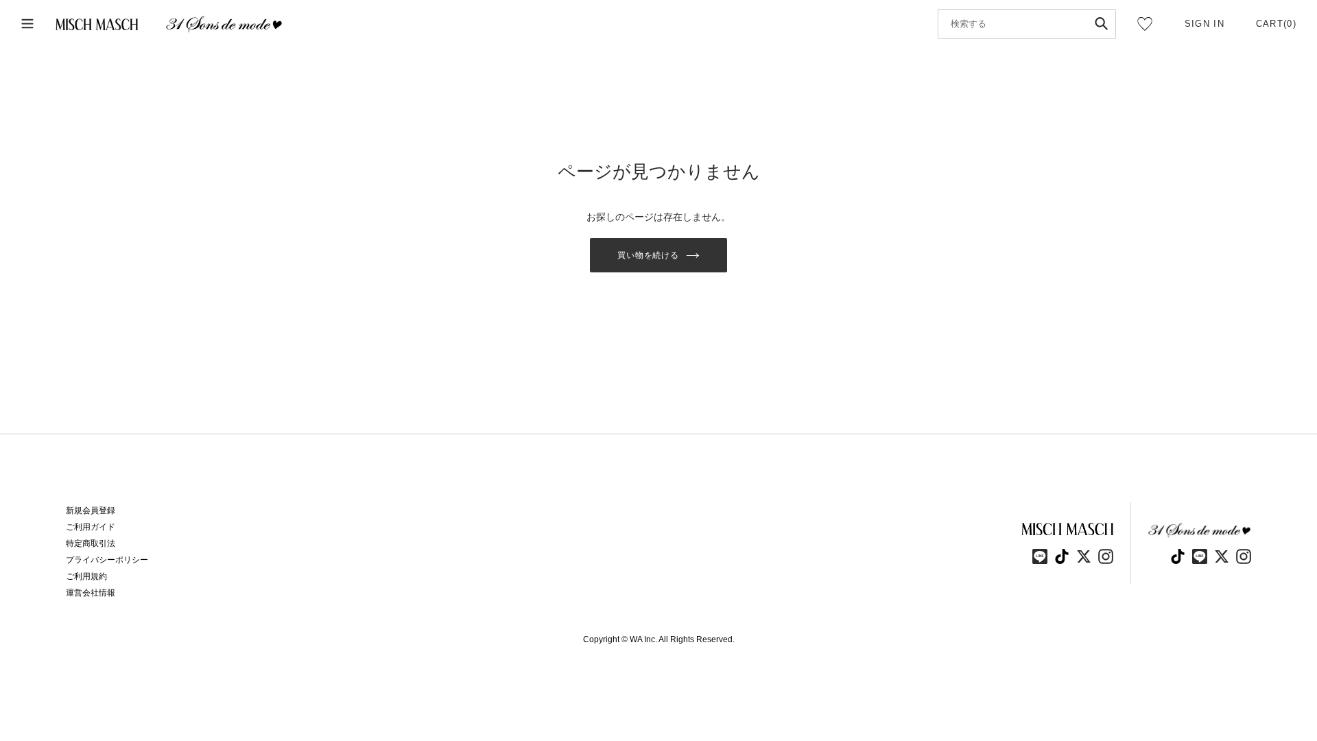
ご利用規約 (86, 576)
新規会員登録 (90, 510)
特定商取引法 (90, 543)
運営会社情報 (90, 593)
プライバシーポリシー (107, 560)
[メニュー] (27, 24)
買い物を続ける (648, 255)
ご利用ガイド (90, 527)
